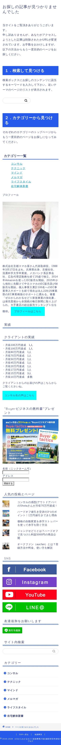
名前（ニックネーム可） (17, 468)
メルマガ (17, 177)
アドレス (8, 475)
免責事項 (38, 734)
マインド (17, 172)
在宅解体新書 (19, 186)
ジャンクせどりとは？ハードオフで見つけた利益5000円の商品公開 (37, 534)
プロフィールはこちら (27, 311)
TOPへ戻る (24, 734)
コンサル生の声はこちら (19, 395)
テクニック (18, 168)
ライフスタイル (21, 181)
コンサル (17, 163)
